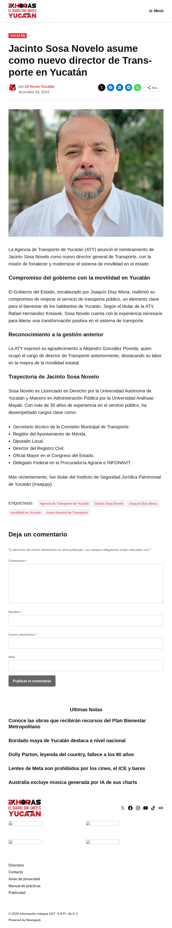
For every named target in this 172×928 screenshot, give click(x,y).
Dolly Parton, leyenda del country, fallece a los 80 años (71, 754)
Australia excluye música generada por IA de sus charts (73, 782)
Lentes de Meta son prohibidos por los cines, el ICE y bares (77, 768)
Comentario (18, 560)
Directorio (16, 865)
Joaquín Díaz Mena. (143, 503)
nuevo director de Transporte (67, 512)
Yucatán (17, 35)
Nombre (15, 612)
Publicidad (17, 893)
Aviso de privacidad (24, 879)
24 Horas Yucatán (40, 86)
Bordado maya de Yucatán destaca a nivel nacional (67, 740)
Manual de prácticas (25, 886)
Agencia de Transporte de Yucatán (64, 503)
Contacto (16, 872)
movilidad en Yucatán (26, 512)
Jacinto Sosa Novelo (109, 503)
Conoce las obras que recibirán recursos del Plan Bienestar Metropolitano (77, 723)
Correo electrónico (23, 634)
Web (12, 657)
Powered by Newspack (25, 920)
